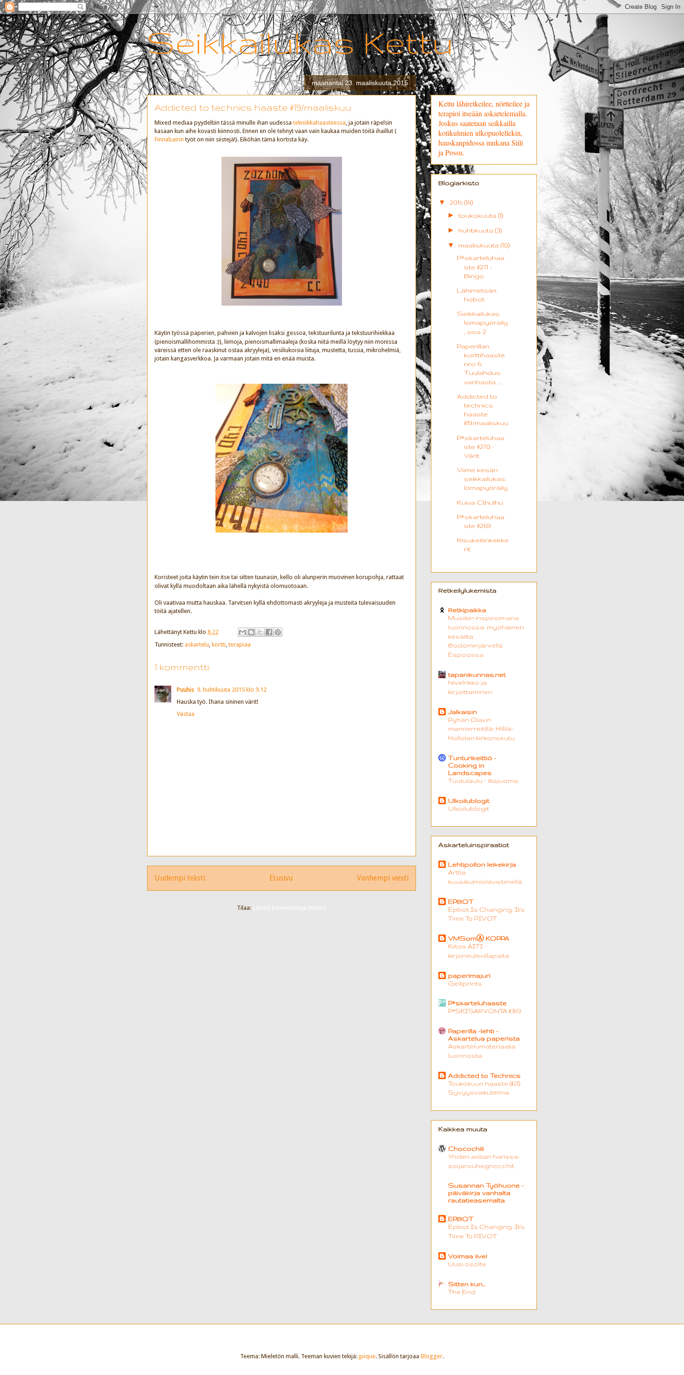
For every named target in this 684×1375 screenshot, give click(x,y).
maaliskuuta (479, 245)
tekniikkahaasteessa (319, 122)
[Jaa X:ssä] (260, 632)
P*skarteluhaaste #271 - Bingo (480, 266)
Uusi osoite (467, 1264)
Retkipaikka (467, 610)
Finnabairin (169, 139)
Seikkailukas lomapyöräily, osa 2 (482, 322)
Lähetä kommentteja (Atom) (289, 907)
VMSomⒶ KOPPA (479, 938)
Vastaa (185, 713)
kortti (219, 644)
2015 (456, 202)
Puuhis (185, 689)
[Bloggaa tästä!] (251, 632)
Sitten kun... (466, 1284)
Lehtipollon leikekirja (482, 864)
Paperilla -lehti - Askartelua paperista (484, 1034)
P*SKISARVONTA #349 (484, 1011)
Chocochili (466, 1148)
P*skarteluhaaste (477, 1003)
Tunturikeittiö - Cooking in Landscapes (472, 765)
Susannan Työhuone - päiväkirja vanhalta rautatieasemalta (486, 1192)
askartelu (197, 644)
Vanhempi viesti (383, 878)
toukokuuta (478, 215)
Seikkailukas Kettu (300, 42)
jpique (367, 1356)
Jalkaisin (462, 711)
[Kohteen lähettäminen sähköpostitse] (242, 632)
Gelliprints (465, 983)
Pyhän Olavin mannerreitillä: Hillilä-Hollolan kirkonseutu (481, 729)
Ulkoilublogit (469, 800)
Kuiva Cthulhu (480, 502)
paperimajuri (469, 975)
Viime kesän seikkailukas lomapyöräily (482, 478)
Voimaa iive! (467, 1256)
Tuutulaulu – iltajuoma (483, 780)
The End (462, 1291)
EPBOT (461, 901)
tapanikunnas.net (477, 674)
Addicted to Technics (484, 1075)
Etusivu (281, 878)
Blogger (432, 1356)
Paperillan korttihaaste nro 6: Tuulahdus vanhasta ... (481, 364)
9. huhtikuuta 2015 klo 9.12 (232, 689)
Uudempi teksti (179, 878)
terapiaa (239, 644)
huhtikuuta (476, 230)
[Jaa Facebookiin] (269, 632)
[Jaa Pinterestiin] (277, 632)
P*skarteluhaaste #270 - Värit (480, 446)
